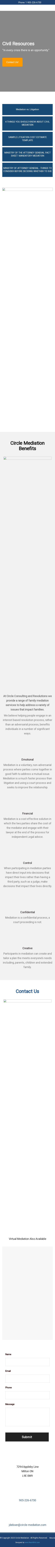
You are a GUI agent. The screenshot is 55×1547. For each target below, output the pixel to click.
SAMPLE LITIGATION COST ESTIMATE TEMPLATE (27, 139)
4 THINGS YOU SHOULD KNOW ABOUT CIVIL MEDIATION (27, 123)
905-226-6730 (27, 1500)
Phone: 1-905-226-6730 (29, 2)
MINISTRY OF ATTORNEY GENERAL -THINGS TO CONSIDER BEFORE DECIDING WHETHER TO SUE (27, 170)
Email (8, 1371)
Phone (8, 1387)
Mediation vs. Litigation (27, 109)
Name (8, 1354)
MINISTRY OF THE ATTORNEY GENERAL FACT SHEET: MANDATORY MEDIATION (27, 154)
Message (10, 1404)
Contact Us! (12, 62)
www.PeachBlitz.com (32, 1542)
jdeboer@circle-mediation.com (27, 1524)
